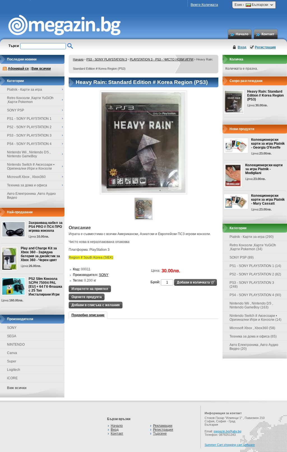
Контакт (267, 34)
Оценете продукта (86, 297)
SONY (12, 328)
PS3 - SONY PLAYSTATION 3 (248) (252, 285)
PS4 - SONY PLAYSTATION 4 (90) (255, 295)
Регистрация (265, 47)
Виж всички (41, 69)
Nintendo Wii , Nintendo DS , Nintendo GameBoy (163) (251, 305)
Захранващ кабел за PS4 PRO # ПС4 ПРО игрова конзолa (46, 227)
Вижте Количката (204, 5)
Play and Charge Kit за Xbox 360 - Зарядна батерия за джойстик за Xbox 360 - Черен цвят (40, 254)
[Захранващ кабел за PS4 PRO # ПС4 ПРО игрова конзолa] (13, 229)
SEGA (11, 336)
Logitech (13, 370)
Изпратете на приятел (89, 289)
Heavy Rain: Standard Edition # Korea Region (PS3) (265, 95)
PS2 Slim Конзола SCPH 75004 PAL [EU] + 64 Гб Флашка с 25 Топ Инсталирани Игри (45, 286)
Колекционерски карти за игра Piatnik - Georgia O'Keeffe (268, 143)
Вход (242, 47)
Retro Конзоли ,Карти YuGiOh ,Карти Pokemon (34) (253, 247)
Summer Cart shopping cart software (230, 444)
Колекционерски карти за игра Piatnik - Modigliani (264, 169)
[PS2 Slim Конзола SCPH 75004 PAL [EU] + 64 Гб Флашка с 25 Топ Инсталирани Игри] (13, 286)
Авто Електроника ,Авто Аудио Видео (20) (254, 347)
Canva (12, 353)
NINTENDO (16, 344)
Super (11, 361)
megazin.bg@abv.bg (227, 431)
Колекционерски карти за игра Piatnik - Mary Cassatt (268, 199)
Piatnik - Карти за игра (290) (252, 237)
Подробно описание (88, 315)
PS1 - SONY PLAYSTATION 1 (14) (255, 266)
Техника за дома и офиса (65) (253, 336)
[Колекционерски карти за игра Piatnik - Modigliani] (233, 175)
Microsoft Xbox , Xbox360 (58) (252, 328)
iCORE (12, 378)
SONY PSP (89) (242, 257)
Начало (242, 34)
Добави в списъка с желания (95, 305)
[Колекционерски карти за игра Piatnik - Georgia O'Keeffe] (236, 145)
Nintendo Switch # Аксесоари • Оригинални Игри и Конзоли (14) (255, 318)
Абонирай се (18, 69)
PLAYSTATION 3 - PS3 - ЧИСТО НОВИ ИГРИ (161, 59)
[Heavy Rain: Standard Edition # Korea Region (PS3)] (143, 193)
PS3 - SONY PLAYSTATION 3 (106, 59)
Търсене (160, 433)
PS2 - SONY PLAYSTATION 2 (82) (255, 274)
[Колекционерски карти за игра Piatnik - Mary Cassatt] (236, 201)
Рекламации (162, 426)
